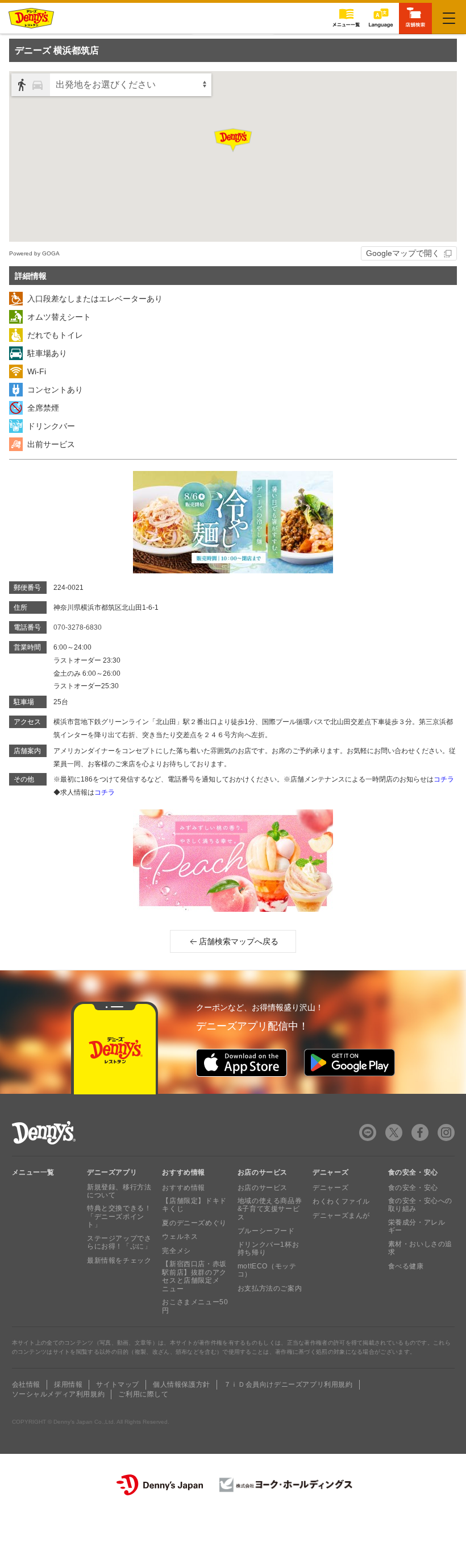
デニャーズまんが (341, 1216)
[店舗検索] (415, 17)
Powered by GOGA (34, 253)
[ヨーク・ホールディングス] (286, 1485)
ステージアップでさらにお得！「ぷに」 (119, 1242)
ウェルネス (180, 1237)
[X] (393, 1132)
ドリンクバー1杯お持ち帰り (268, 1248)
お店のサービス (263, 1188)
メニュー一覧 (33, 1172)
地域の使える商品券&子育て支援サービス (270, 1209)
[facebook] (419, 1132)
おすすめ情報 (183, 1188)
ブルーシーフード (266, 1231)
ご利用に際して (143, 1394)
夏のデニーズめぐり (194, 1223)
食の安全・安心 (413, 1188)
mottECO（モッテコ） (267, 1270)
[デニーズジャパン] (160, 1485)
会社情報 (26, 1384)
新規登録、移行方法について (119, 1191)
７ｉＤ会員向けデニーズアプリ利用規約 (288, 1384)
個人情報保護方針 (181, 1384)
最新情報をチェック (119, 1260)
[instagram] (446, 1132)
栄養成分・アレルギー (417, 1226)
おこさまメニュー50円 (195, 1306)
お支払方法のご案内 (270, 1288)
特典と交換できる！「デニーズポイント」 (119, 1216)
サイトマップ (117, 1384)
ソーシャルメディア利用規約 (58, 1394)
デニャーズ (330, 1188)
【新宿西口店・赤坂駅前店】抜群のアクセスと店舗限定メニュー (194, 1276)
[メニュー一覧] (346, 18)
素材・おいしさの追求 (420, 1248)
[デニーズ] (31, 18)
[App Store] (241, 1062)
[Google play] (349, 1062)
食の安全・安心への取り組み (420, 1205)
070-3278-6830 (77, 627)
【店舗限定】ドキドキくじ (194, 1205)
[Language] (380, 18)
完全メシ (176, 1251)
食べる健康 (406, 1266)
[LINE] (367, 1132)
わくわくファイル (341, 1201)
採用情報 (68, 1384)
